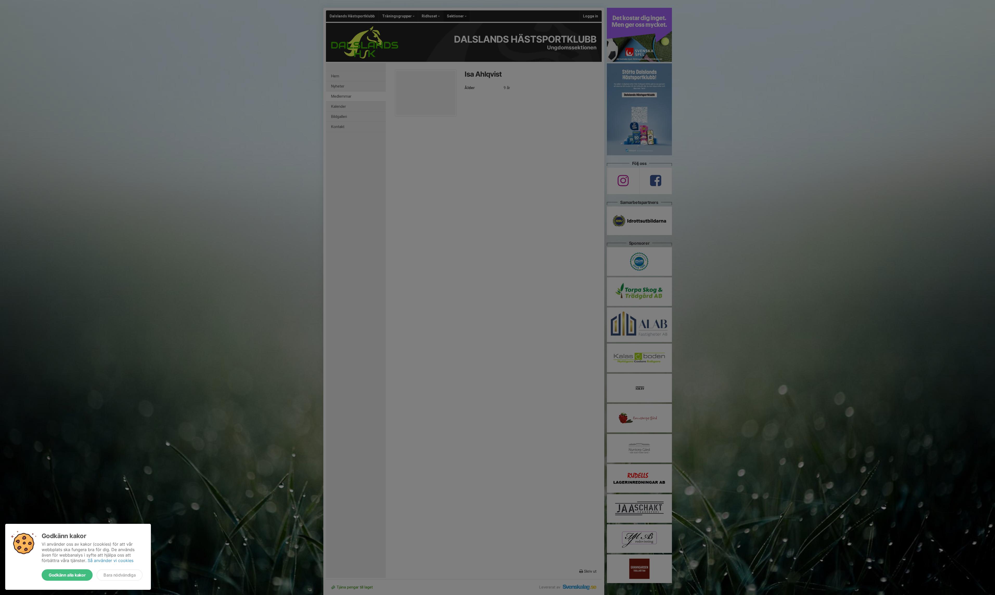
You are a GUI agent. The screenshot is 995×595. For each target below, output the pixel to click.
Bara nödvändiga (120, 575)
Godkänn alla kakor (67, 575)
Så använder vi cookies (110, 560)
